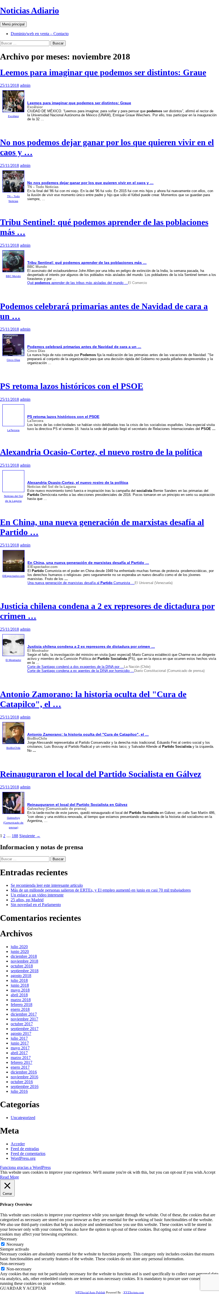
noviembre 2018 (24, 961)
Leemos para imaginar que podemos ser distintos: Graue (103, 72)
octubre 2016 (22, 1081)
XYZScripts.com (133, 1292)
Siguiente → (29, 835)
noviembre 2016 (24, 1077)
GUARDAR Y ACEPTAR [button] (23, 1288)
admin (25, 85)
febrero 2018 (21, 1004)
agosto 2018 (21, 975)
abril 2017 (19, 1052)
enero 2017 (20, 1067)
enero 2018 (20, 1009)
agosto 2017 (21, 1033)
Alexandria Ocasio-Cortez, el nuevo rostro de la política (101, 452)
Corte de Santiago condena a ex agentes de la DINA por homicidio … (80, 671)
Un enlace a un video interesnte (37, 895)
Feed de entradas (25, 1148)
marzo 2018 (21, 999)
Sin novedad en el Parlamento (36, 904)
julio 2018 (19, 980)
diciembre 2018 (24, 956)
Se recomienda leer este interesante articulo (47, 885)
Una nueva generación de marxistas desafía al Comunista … (81, 583)
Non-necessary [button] (12, 1263)
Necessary (15, 1244)
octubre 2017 (22, 1024)
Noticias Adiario (29, 10)
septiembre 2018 (24, 970)
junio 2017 (20, 1043)
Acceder (18, 1144)
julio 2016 (19, 1091)
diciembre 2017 (24, 1014)
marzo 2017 (21, 1057)
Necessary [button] (8, 1239)
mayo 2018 (20, 990)
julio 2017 (19, 1038)
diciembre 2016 (24, 1072)
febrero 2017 (21, 1062)
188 (15, 835)
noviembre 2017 (24, 1019)
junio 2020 (20, 951)
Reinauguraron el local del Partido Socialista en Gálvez (100, 774)
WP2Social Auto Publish (90, 1292)
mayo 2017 (20, 1048)
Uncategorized (23, 1117)
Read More (9, 1177)
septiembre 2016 (24, 1086)
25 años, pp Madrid (27, 899)
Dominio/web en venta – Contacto (40, 33)
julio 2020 (19, 946)
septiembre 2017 (24, 1028)
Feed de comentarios (28, 1153)
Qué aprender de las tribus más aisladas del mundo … (77, 283)
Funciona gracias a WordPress (25, 1167)
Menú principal (13, 24)
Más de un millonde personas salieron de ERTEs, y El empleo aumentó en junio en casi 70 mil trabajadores (101, 890)
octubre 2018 (22, 966)
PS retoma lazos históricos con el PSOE (71, 386)
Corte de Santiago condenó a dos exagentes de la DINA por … (75, 667)
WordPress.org (23, 1158)
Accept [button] (209, 1172)
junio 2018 (20, 985)
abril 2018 (19, 995)
